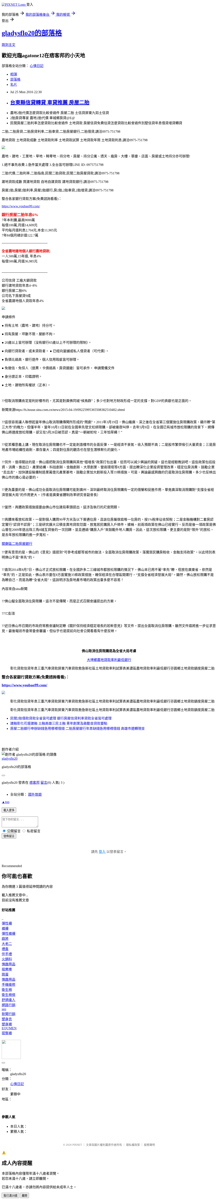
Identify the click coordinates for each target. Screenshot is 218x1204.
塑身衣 (7, 1019)
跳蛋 (5, 974)
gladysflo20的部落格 (32, 33)
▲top (5, 802)
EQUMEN (9, 1028)
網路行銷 (8, 1005)
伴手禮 (7, 954)
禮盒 (5, 949)
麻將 (5, 938)
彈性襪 (7, 923)
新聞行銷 (8, 1014)
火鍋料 (7, 959)
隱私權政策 (133, 1144)
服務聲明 (149, 1144)
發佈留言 (8, 836)
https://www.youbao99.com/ (21, 206)
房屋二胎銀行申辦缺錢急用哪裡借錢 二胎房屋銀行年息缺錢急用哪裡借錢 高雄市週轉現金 (77, 728)
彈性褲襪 (8, 933)
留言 (43, 782)
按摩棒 (7, 969)
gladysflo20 (9, 758)
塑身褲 (7, 1024)
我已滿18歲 (10, 1195)
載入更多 (8, 810)
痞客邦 (34, 782)
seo (4, 1009)
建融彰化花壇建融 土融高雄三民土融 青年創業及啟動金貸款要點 (58, 723)
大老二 (7, 944)
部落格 (15, 79)
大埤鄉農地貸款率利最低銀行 (109, 660)
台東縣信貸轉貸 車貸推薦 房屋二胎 (49, 102)
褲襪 (5, 928)
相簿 (13, 74)
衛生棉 (7, 990)
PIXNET (77, 1144)
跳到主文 (8, 45)
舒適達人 (8, 1000)
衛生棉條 (8, 995)
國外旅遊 (35, 794)
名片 (13, 84)
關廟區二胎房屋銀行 (17, 544)
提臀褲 (7, 1033)
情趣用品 (8, 964)
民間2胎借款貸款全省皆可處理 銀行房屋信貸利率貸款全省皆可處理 (61, 718)
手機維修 (8, 984)
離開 (24, 1195)
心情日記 (36, 66)
